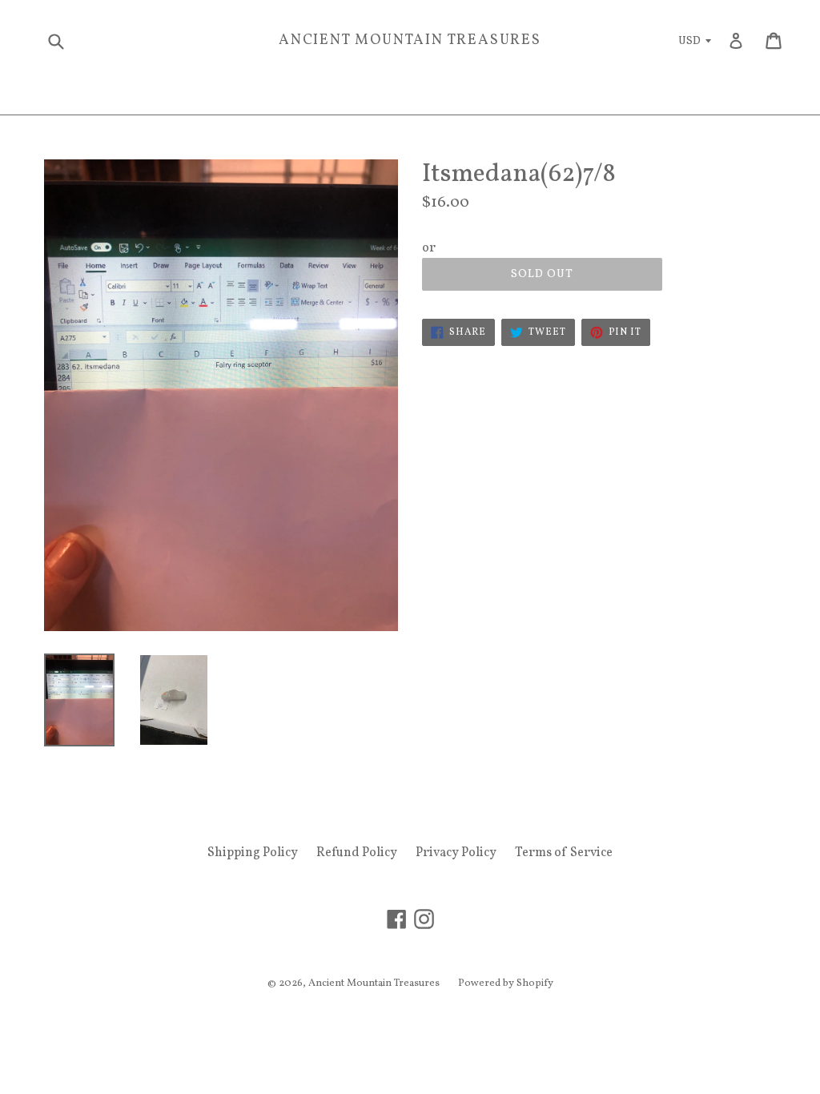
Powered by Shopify (505, 983)
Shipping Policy (252, 853)
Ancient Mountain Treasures (410, 41)
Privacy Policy (456, 853)
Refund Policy (356, 853)
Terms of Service (564, 853)
